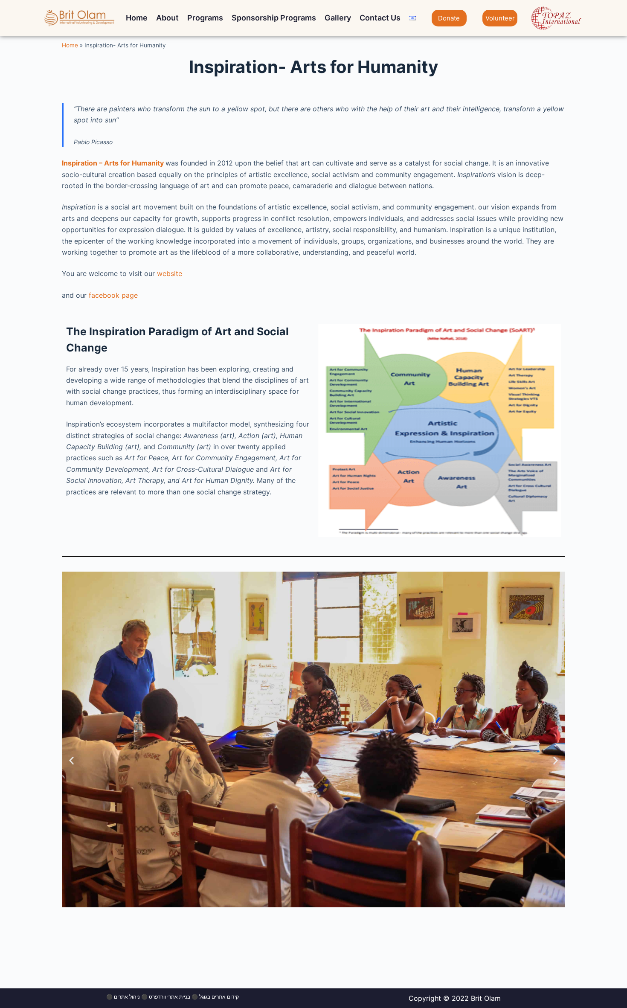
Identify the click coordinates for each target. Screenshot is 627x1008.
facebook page (113, 295)
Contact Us (380, 17)
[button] (71, 760)
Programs (205, 17)
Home (137, 17)
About (167, 17)
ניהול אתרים (127, 996)
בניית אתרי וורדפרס (169, 996)
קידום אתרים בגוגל (219, 996)
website (169, 273)
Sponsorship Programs (274, 17)
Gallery (338, 17)
